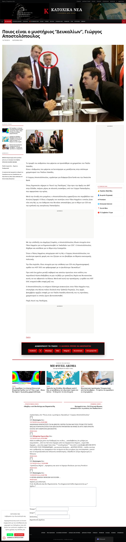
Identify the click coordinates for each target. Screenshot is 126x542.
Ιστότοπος (33, 517)
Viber (57, 351)
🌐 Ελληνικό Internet (105, 204)
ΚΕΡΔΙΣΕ (93, 1)
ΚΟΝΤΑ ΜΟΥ (25, 21)
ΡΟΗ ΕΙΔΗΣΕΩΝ (8, 21)
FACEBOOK (112, 1)
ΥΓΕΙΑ (72, 21)
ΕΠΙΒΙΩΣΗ (83, 21)
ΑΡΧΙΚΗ (43, 532)
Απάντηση (33, 431)
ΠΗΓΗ (28, 337)
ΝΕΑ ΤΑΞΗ (52, 21)
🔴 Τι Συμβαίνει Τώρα (105, 212)
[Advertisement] (59, 225)
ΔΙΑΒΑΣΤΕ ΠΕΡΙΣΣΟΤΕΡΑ (15, 537)
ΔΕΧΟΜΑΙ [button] (10, 534)
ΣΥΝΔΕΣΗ (79, 1)
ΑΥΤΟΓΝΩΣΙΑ (77, 21)
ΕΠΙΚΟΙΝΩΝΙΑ (106, 1)
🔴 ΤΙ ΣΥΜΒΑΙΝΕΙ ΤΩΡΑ (34, 21)
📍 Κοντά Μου (103, 208)
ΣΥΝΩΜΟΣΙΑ (66, 21)
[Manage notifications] (4, 537)
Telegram (66, 351)
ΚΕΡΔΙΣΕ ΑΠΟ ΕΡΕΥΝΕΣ (74, 532)
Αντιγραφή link (91, 351)
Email (32, 513)
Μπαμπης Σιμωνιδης (41, 436)
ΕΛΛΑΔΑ (41, 21)
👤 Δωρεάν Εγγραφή (105, 195)
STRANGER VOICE (59, 21)
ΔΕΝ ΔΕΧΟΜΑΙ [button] (19, 534)
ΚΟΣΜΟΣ (47, 21)
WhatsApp (48, 351)
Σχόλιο (33, 486)
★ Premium (102, 199)
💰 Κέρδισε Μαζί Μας (105, 191)
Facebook (33, 351)
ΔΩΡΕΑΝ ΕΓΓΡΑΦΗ (86, 1)
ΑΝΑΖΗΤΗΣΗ (121, 1)
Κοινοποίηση (78, 351)
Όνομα (33, 509)
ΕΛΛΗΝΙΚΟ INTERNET (17, 21)
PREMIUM (99, 1)
